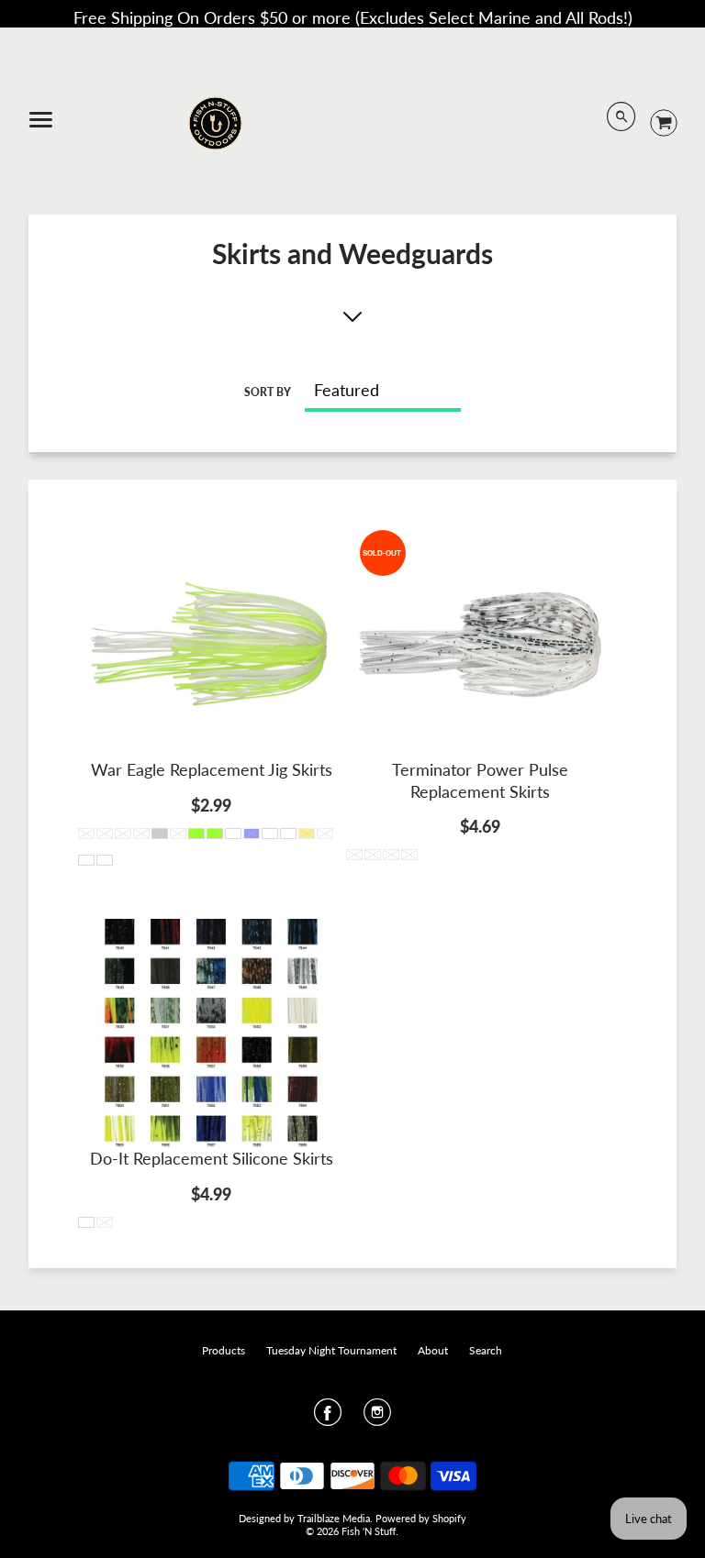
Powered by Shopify (420, 1518)
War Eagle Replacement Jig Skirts (211, 769)
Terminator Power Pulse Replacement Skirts (480, 780)
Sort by (267, 392)
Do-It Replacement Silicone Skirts (211, 1158)
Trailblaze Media (333, 1518)
